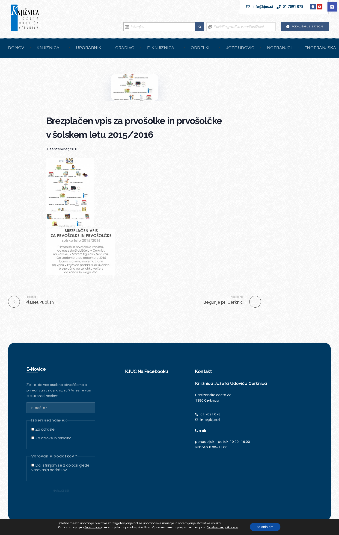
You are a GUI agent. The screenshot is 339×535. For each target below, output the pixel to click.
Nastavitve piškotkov (222, 527)
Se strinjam (265, 527)
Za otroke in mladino (52, 438)
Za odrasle (44, 429)
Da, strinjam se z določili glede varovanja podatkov (60, 467)
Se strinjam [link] (92, 527)
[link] (332, 7)
